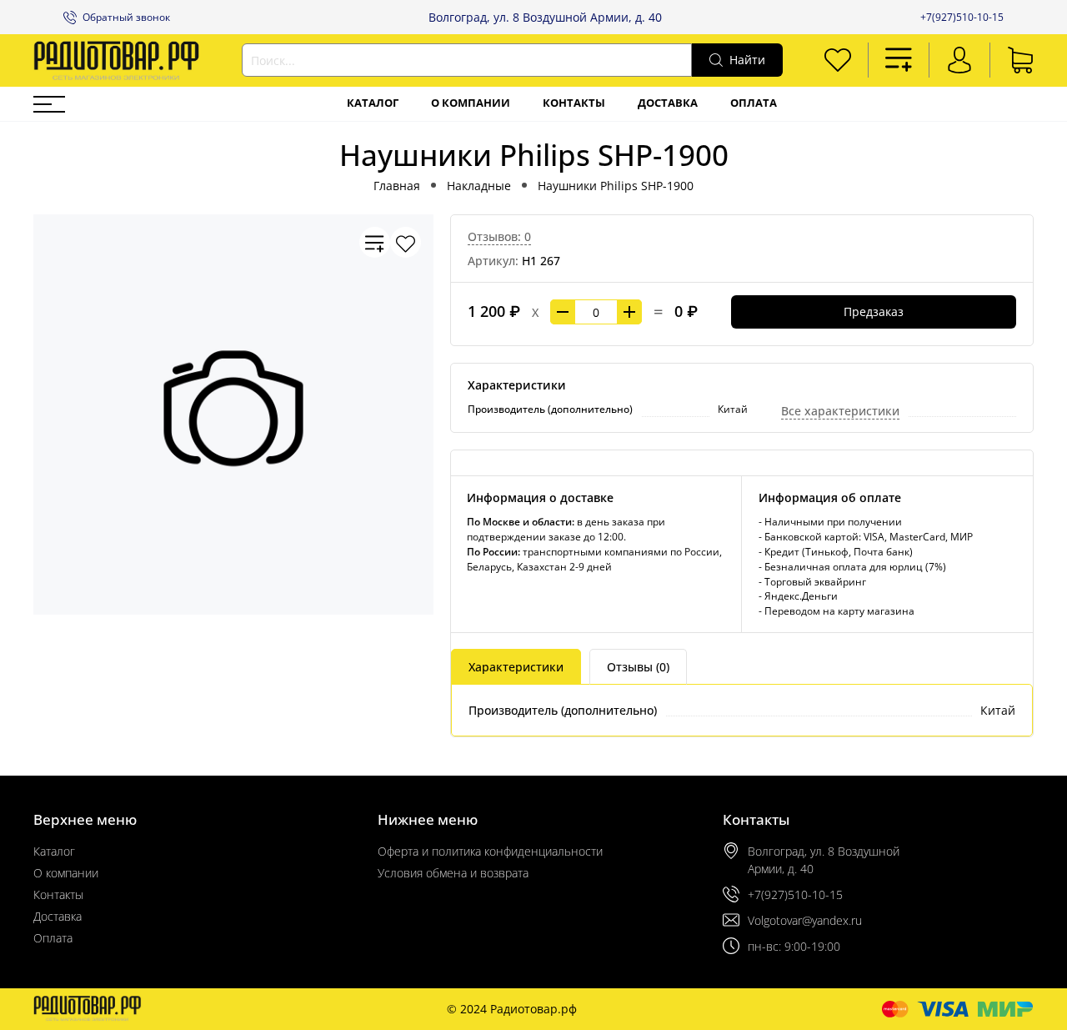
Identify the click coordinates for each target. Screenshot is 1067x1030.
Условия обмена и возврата (453, 873)
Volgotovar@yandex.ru (805, 920)
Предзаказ (874, 311)
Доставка (668, 103)
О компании (470, 103)
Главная (396, 185)
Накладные (479, 185)
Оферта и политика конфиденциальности (490, 851)
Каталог (372, 103)
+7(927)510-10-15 (962, 17)
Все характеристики (840, 411)
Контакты (574, 103)
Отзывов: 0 (499, 236)
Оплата (753, 103)
